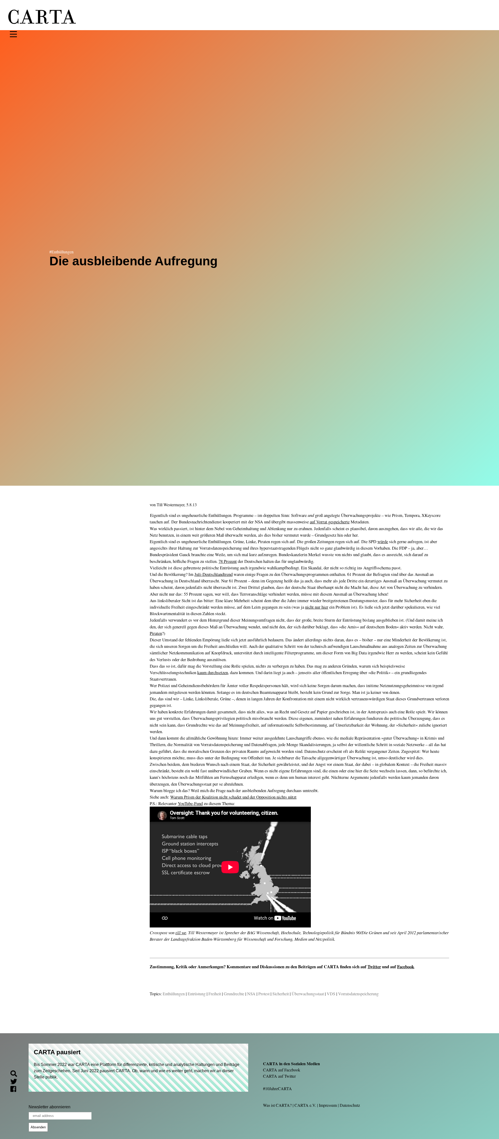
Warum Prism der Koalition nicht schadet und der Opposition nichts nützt (233, 797)
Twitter (374, 966)
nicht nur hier (316, 607)
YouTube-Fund (190, 803)
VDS (331, 993)
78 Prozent (228, 561)
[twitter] (15, 1082)
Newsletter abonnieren (49, 1107)
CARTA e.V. (305, 1105)
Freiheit (214, 993)
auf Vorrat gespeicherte (330, 522)
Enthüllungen (174, 993)
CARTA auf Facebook (281, 1069)
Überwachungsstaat (308, 993)
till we (180, 933)
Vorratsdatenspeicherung (358, 993)
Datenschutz (350, 1105)
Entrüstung (197, 993)
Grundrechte (234, 993)
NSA (251, 993)
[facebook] (15, 1089)
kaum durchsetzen (212, 672)
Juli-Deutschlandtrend (213, 574)
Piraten (156, 633)
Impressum (328, 1105)
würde (382, 541)
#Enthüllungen (61, 251)
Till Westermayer (170, 504)
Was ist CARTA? (277, 1105)
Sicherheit (280, 993)
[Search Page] (15, 1074)
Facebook (405, 966)
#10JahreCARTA (277, 1088)
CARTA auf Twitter (279, 1076)
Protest (264, 993)
